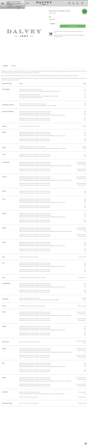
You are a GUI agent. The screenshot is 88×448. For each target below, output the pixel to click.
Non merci (10, 6)
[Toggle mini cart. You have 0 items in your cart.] (82, 3)
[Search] (69, 3)
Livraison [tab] (5, 65)
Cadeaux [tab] (13, 65)
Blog (27, 3)
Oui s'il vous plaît (18, 7)
